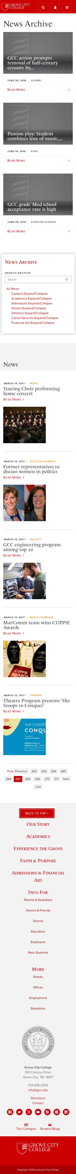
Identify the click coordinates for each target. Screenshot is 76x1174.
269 (37, 779)
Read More (12, 399)
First (10, 771)
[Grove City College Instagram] (29, 1112)
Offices (38, 987)
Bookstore (38, 1008)
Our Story (38, 824)
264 (53, 771)
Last (38, 787)
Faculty (36, 539)
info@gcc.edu (38, 1090)
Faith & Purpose (38, 860)
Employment (38, 998)
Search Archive (18, 273)
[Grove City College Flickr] (57, 1112)
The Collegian (26, 1129)
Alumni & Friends (38, 910)
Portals (38, 977)
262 (34, 771)
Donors (38, 921)
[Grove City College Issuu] (47, 1112)
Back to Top (35, 813)
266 (8, 779)
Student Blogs (50, 1129)
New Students (38, 953)
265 (63, 771)
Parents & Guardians (38, 900)
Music (34, 383)
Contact (38, 1103)
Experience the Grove (38, 848)
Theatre (36, 695)
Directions (38, 1098)
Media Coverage (42, 617)
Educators (38, 932)
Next (66, 779)
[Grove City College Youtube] (38, 1112)
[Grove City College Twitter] (19, 1112)
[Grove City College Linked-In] (66, 1112)
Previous (21, 771)
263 (44, 771)
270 (47, 779)
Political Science (42, 461)
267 (18, 779)
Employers (38, 942)
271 (56, 779)
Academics (38, 836)
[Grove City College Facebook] (10, 1112)
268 (27, 779)
